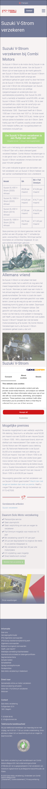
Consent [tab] (8, 377)
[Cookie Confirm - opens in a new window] (36, 369)
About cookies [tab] (23, 376)
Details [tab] (38, 377)
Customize (23, 418)
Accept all (23, 412)
